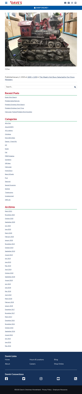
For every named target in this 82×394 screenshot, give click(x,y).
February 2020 (9, 237)
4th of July (8, 123)
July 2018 (8, 284)
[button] (65, 2)
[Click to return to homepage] (16, 3)
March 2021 (8, 211)
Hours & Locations (37, 359)
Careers (33, 364)
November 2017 (10, 313)
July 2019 (8, 259)
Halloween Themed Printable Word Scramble (18, 112)
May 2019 (8, 266)
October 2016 (9, 328)
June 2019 (8, 262)
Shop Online (59, 364)
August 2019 (9, 255)
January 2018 (9, 306)
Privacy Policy (47, 390)
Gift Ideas (8, 163)
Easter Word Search (11, 97)
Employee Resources (60, 390)
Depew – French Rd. (11, 141)
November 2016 (10, 324)
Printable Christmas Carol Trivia (14, 108)
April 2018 (8, 295)
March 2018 (8, 299)
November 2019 (10, 244)
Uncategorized (9, 196)
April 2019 (8, 269)
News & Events (9, 174)
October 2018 (9, 273)
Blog (56, 359)
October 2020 (9, 218)
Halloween (8, 167)
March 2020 (8, 233)
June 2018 (8, 288)
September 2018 (10, 277)
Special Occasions (10, 185)
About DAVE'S (9, 127)
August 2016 (9, 335)
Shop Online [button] (41, 8)
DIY (6, 145)
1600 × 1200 (32, 77)
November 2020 (10, 215)
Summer (7, 189)
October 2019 (9, 248)
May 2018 (8, 291)
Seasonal (7, 181)
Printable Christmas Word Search (15, 105)
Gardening (8, 160)
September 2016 (10, 331)
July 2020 (8, 226)
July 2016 (8, 339)
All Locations (9, 130)
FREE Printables (9, 156)
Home (7, 359)
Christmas (8, 134)
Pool (6, 178)
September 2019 (10, 251)
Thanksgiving (9, 192)
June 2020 (8, 229)
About (7, 364)
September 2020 (10, 222)
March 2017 (8, 317)
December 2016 (10, 320)
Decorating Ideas (10, 138)
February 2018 (9, 302)
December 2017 (10, 309)
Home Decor (8, 171)
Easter (7, 149)
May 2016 (8, 346)
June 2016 (8, 342)
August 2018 (9, 280)
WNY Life (7, 200)
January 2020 (9, 240)
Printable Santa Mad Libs (12, 101)
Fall (6, 152)
